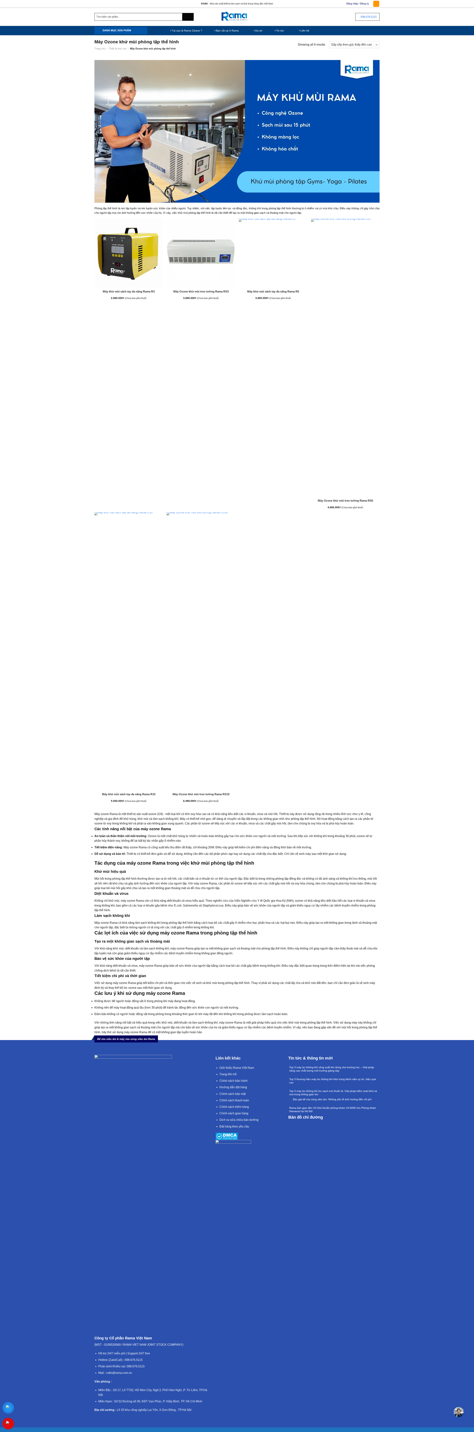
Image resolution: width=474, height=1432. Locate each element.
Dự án (258, 30)
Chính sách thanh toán (234, 1100)
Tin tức (280, 30)
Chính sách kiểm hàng (234, 1106)
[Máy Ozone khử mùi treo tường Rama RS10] (201, 651)
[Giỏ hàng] (376, 4)
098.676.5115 (368, 16)
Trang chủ (99, 48)
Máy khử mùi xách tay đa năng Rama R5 (273, 291)
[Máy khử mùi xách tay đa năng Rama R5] (273, 253)
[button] (459, 1412)
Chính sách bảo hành (233, 1080)
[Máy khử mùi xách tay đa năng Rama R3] (128, 253)
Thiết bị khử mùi (117, 48)
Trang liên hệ (228, 1074)
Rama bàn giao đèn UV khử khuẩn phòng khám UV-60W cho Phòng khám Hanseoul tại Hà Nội (332, 1109)
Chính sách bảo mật (232, 1093)
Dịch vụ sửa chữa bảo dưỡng (238, 1119)
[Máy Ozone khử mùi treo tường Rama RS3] (201, 253)
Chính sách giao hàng (233, 1113)
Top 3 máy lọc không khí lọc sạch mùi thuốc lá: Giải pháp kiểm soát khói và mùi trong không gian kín (333, 1093)
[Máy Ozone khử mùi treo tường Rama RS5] (345, 358)
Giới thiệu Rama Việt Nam (236, 1067)
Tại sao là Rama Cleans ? (187, 30)
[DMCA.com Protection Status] (227, 1136)
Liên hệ (305, 30)
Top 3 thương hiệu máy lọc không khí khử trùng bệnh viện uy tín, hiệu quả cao (332, 1081)
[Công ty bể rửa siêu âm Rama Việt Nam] (237, 17)
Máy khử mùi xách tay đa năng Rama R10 (128, 794)
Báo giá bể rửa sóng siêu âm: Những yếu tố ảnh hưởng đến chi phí (332, 1099)
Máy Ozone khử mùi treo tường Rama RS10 (201, 794)
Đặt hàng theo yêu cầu (234, 1126)
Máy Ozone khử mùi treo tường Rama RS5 (345, 500)
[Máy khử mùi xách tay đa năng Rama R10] (128, 651)
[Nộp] (188, 17)
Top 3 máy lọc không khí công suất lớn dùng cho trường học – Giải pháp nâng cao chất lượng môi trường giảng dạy (331, 1069)
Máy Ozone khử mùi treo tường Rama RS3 (201, 291)
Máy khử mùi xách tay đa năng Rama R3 (129, 291)
